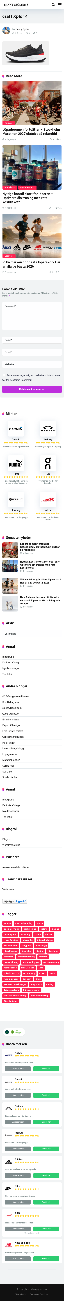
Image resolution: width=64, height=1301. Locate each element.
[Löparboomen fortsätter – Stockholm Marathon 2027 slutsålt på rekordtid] (32, 103)
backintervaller (11, 929)
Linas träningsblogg (13, 748)
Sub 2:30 (7, 771)
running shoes (11, 979)
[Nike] (8, 1191)
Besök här (46, 1068)
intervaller (28, 940)
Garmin (16, 439)
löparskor (27, 951)
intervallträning (45, 940)
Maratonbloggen (11, 760)
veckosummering (39, 995)
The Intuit (7, 674)
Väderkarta (8, 889)
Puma (16, 473)
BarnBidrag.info (10, 702)
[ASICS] (8, 1058)
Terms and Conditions (40, 1294)
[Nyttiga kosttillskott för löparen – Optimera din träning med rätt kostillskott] (32, 167)
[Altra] (48, 506)
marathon (9, 956)
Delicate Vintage (11, 662)
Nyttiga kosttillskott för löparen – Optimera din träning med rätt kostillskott (27, 198)
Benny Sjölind (23, 29)
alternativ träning (23, 923)
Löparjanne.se (9, 754)
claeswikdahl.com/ (12, 707)
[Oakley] (48, 435)
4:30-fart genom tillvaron (15, 696)
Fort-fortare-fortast (12, 731)
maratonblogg (11, 962)
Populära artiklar (27, 187)
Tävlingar (9, 123)
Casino (55, 929)
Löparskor (9, 256)
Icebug (16, 510)
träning (49, 984)
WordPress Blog (11, 845)
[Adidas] (8, 1164)
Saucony (27, 979)
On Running (29, 973)
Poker (42, 973)
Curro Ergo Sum (10, 713)
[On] (48, 470)
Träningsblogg (11, 990)
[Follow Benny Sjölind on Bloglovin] (14, 902)
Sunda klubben (10, 777)
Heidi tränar (8, 742)
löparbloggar (10, 951)
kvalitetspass (10, 945)
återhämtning (10, 1001)
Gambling (25, 934)
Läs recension (18, 1068)
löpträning (53, 951)
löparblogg (41, 945)
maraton (43, 956)
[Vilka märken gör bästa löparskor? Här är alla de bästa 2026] (32, 236)
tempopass (36, 984)
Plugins (6, 839)
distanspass (10, 934)
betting (44, 929)
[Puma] (16, 470)
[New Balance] (8, 1248)
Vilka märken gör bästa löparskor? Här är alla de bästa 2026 (31, 264)
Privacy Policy (21, 1294)
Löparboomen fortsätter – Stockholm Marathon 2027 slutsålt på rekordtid (31, 132)
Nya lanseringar (10, 668)
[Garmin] (16, 435)
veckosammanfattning (15, 995)
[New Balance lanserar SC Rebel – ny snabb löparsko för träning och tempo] (10, 610)
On (48, 473)
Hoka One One (11, 940)
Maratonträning (51, 962)
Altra (48, 510)
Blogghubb (8, 656)
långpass (26, 945)
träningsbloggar (31, 990)
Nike (41, 967)
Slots (38, 979)
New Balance (27, 967)
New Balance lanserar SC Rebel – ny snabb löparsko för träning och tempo (40, 600)
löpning (39, 951)
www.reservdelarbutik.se (15, 867)
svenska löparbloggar (15, 984)
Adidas (7, 923)
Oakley (48, 439)
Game (38, 934)
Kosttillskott (10, 187)
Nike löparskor (11, 973)
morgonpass (10, 967)
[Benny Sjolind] (15, 4)
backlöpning (30, 929)
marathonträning (26, 956)
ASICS (40, 923)
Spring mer (8, 765)
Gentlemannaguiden (13, 736)
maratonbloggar (31, 962)
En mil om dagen (11, 719)
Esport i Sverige (11, 725)
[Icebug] (16, 506)
